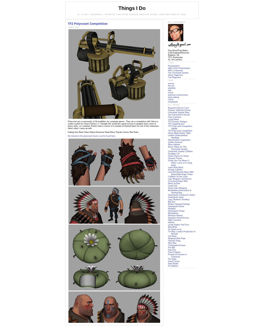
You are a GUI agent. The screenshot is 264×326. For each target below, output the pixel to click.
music (170, 92)
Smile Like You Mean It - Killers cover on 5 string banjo (180, 162)
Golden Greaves (175, 142)
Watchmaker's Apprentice (179, 140)
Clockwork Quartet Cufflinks (180, 151)
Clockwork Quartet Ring (178, 112)
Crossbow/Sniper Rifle (178, 181)
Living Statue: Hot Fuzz (178, 225)
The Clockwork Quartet (178, 73)
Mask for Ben (174, 183)
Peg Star (172, 250)
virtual (170, 99)
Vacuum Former (175, 158)
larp (169, 90)
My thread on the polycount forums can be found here (91, 136)
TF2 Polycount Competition (180, 131)
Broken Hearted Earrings (179, 204)
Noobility (172, 209)
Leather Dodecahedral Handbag (177, 136)
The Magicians (174, 77)
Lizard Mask (173, 119)
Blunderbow (173, 213)
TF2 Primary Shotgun (177, 121)
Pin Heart (172, 259)
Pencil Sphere (174, 252)
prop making (173, 97)
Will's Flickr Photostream (179, 68)
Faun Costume (174, 117)
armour (171, 83)
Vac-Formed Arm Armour (179, 115)
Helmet (171, 222)
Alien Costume (174, 220)
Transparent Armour (176, 245)
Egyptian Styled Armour (178, 218)
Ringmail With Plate (176, 238)
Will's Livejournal (175, 70)
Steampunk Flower (176, 211)
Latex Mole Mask (175, 167)
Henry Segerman (175, 75)
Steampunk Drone (176, 206)
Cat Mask (172, 236)
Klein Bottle (173, 263)
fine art (171, 86)
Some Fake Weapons (177, 188)
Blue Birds (172, 227)
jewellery (172, 88)
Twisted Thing (174, 241)
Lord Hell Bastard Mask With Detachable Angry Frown (180, 173)
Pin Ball (171, 247)
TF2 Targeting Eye (176, 124)
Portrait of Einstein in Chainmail (177, 255)
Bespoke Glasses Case (178, 108)
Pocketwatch (174, 66)
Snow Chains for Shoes (178, 156)
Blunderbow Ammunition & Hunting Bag (179, 191)
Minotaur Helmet (175, 215)
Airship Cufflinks (175, 170)
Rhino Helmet (174, 144)
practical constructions (178, 95)
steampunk (173, 102)
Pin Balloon (173, 266)
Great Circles (174, 261)
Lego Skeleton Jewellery (179, 199)
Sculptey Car (174, 154)
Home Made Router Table (179, 133)
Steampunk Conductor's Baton (181, 195)
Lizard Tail (172, 186)
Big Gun (171, 202)
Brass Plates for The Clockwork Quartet (177, 148)
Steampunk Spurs (176, 197)
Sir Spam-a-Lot (174, 229)
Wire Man (172, 243)
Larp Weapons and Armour (179, 179)
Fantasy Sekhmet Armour (179, 110)
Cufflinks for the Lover (178, 176)
